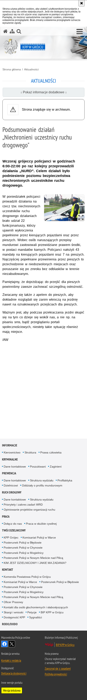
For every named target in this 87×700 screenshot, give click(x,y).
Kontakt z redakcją (11, 660)
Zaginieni (56, 466)
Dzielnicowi (11, 485)
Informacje (9, 445)
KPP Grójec (11, 537)
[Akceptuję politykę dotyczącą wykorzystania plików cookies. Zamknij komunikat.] (82, 3)
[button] (79, 32)
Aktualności (31, 69)
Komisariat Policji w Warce (39, 537)
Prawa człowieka (51, 452)
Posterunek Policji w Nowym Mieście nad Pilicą (33, 557)
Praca (6, 516)
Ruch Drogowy (11, 492)
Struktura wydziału (41, 480)
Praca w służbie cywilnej (41, 523)
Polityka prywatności (56, 674)
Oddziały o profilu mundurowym (42, 485)
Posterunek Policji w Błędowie (22, 542)
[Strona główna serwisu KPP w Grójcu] (5, 31)
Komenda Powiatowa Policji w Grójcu (27, 576)
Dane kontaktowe (15, 466)
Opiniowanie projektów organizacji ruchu (29, 509)
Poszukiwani (38, 466)
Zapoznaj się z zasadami (58, 668)
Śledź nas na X (11, 644)
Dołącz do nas (13, 523)
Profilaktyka (64, 480)
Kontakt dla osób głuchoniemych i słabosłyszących (36, 607)
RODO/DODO (10, 624)
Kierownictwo (12, 452)
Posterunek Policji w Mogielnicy (24, 552)
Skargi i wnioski (13, 612)
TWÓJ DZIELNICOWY (14, 530)
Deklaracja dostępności (13, 673)
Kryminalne (10, 459)
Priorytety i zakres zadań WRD (23, 504)
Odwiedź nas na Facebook (4, 644)
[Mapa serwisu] (12, 31)
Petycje (32, 612)
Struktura (30, 452)
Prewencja (9, 473)
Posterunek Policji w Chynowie (23, 547)
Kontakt (7, 569)
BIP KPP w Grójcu (52, 612)
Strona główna (11, 69)
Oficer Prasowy (13, 602)
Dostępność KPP (14, 617)
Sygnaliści (35, 617)
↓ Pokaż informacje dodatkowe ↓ (43, 92)
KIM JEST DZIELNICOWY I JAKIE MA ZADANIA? (35, 562)
